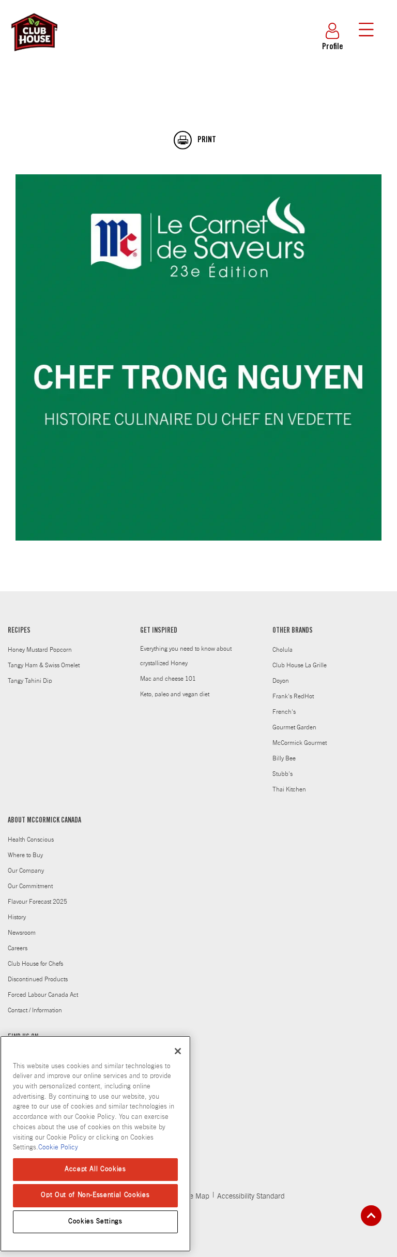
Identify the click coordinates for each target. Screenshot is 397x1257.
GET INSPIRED (158, 631)
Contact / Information (35, 1010)
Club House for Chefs (35, 964)
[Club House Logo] (33, 56)
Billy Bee (284, 758)
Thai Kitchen (289, 789)
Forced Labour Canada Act (43, 995)
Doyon (280, 681)
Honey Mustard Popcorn (40, 650)
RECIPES (19, 631)
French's (284, 712)
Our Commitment (30, 886)
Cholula (282, 650)
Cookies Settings (95, 1221)
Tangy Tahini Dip (30, 681)
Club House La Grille (299, 665)
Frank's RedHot (293, 696)
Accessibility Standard (251, 1196)
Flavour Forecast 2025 (37, 902)
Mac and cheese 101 (168, 679)
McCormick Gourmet (299, 743)
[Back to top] (371, 1215)
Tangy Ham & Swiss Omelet (44, 665)
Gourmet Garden (294, 727)
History (17, 917)
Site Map (195, 1196)
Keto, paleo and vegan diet (174, 694)
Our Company (26, 870)
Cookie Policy (58, 1147)
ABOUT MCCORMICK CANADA (44, 821)
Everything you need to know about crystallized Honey (186, 656)
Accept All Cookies (95, 1169)
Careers (17, 948)
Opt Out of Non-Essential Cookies (95, 1195)
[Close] (177, 1051)
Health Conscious (31, 839)
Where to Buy (25, 855)
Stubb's (282, 774)
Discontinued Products (38, 979)
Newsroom (22, 933)
